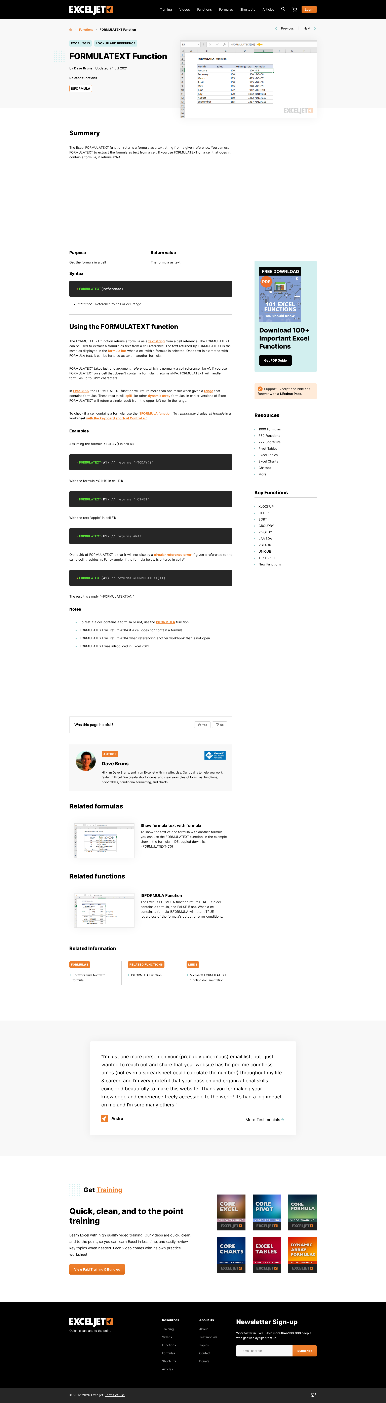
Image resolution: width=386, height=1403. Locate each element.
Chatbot (265, 468)
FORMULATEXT (90, 289)
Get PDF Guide (275, 360)
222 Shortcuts (269, 442)
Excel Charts (268, 461)
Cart (294, 9)
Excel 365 (81, 391)
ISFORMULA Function (161, 895)
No (222, 724)
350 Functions (269, 436)
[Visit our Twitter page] (314, 1396)
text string (156, 341)
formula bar (117, 351)
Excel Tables (268, 455)
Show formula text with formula (171, 825)
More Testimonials (262, 1119)
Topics (204, 1345)
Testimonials (208, 1337)
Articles (268, 9)
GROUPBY (266, 526)
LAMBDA (265, 539)
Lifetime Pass (290, 394)
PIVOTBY (265, 532)
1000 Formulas (270, 429)
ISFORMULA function (155, 413)
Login (309, 9)
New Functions (270, 564)
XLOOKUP (266, 506)
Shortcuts (247, 9)
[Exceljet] (91, 1326)
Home (71, 29)
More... (264, 474)
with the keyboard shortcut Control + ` (116, 418)
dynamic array (159, 396)
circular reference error (173, 555)
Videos (184, 9)
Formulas (226, 9)
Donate (204, 1361)
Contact (204, 1353)
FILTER (264, 513)
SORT (263, 519)
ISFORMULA (80, 88)
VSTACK (265, 545)
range (208, 391)
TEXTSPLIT (267, 558)
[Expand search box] (283, 9)
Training (166, 9)
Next (307, 28)
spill (128, 396)
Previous (287, 28)
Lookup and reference (116, 43)
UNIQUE (265, 551)
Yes (204, 724)
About (203, 1329)
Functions (204, 9)
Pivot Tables (268, 448)
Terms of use (115, 1395)
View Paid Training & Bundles (97, 1269)
